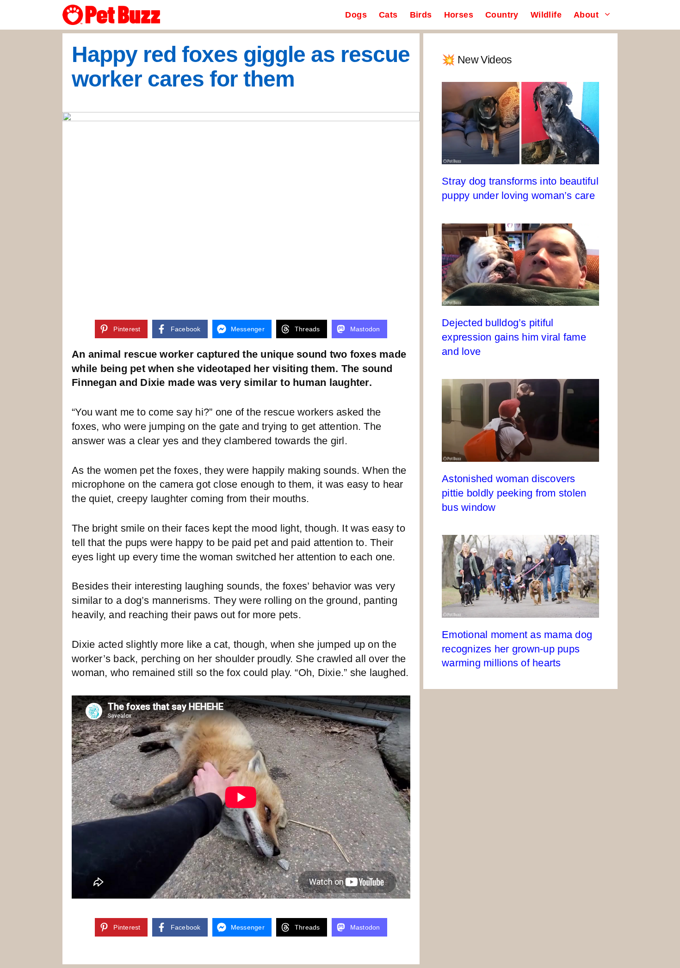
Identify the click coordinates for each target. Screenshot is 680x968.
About (586, 14)
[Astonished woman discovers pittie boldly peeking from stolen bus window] (520, 454)
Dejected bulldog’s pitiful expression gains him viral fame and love (514, 337)
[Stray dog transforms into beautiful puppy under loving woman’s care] (520, 156)
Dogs (356, 14)
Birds (421, 14)
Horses (458, 14)
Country (502, 14)
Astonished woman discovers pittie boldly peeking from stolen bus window (514, 493)
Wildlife (546, 14)
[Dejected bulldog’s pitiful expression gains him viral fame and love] (520, 298)
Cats (388, 14)
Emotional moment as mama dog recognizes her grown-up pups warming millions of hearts (517, 649)
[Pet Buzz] (111, 15)
